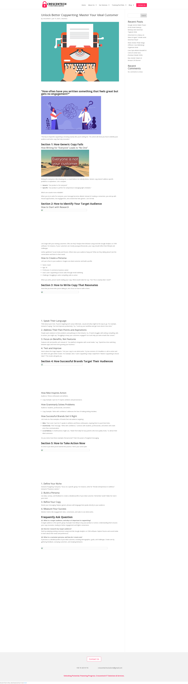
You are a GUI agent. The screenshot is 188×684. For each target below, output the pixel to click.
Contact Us (141, 5)
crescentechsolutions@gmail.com (110, 668)
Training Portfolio (118, 5)
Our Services (103, 5)
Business (64, 18)
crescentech (47, 18)
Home (84, 5)
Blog (130, 5)
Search (143, 15)
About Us (91, 5)
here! (25, 683)
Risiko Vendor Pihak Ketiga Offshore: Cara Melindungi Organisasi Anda (136, 45)
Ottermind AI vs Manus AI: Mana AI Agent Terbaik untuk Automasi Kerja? (137, 37)
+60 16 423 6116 (82, 668)
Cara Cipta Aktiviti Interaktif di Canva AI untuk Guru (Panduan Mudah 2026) (137, 52)
